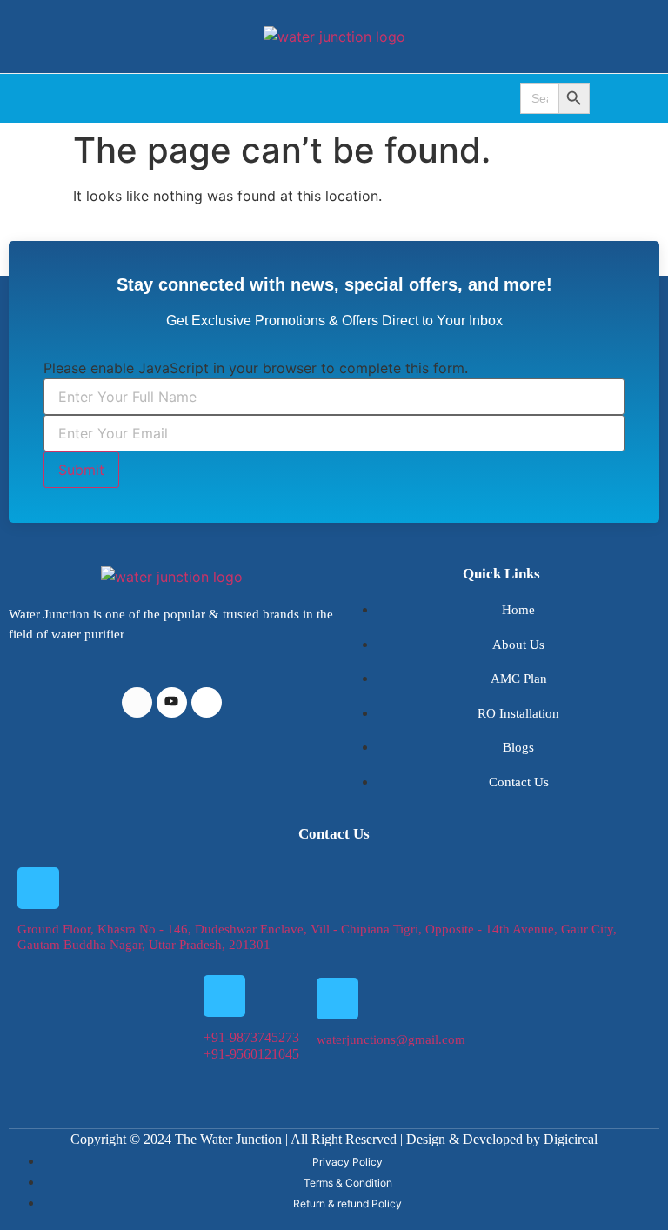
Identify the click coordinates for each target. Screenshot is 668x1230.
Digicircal (571, 1139)
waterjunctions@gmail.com (391, 1039)
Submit (81, 469)
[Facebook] (137, 702)
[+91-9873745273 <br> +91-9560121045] (224, 996)
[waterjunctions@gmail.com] (337, 998)
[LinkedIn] (172, 702)
